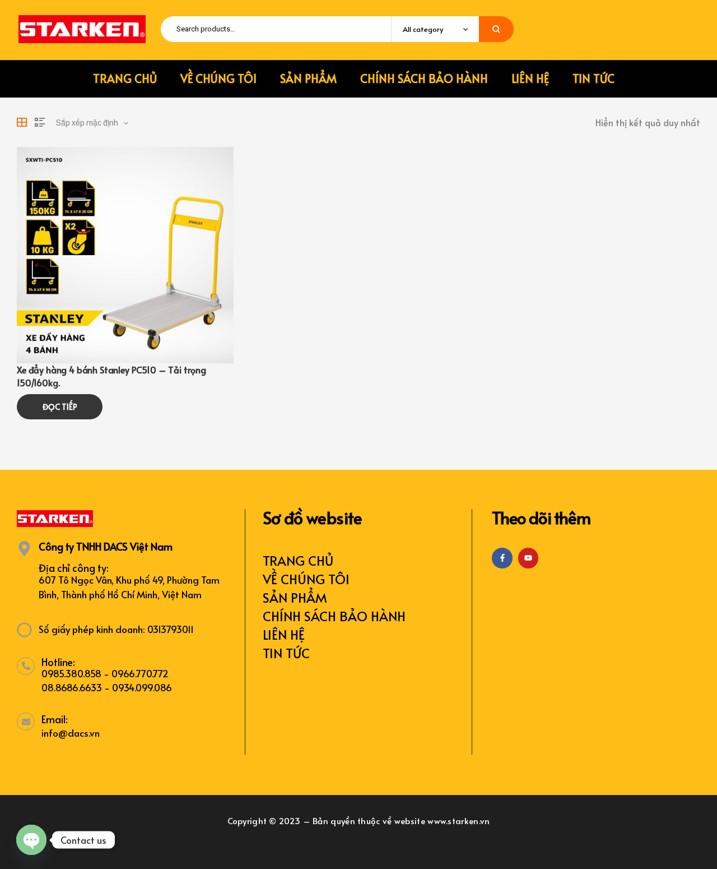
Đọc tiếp (60, 406)
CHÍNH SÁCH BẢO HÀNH (334, 616)
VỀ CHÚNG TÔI (306, 579)
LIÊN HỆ (284, 634)
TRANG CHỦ (298, 560)
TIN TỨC (286, 653)
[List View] (40, 122)
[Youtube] (528, 558)
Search (496, 29)
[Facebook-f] (502, 558)
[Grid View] (22, 122)
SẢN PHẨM (295, 597)
